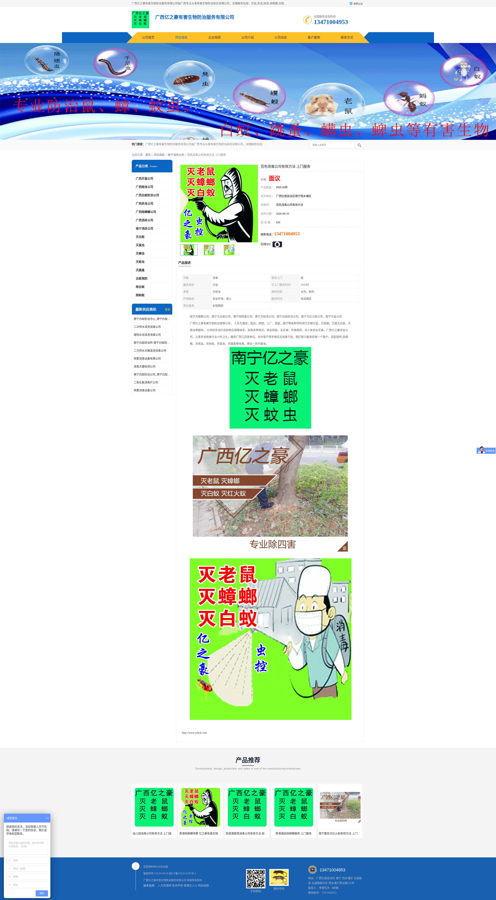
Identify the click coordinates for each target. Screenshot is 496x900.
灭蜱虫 (140, 253)
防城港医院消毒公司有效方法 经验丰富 (202, 833)
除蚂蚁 (140, 295)
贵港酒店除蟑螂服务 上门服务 (247, 833)
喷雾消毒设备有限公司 (147, 358)
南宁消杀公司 (176, 154)
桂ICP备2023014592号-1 (182, 873)
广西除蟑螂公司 (146, 211)
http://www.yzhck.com (194, 732)
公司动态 (281, 37)
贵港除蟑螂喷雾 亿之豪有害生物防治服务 (157, 833)
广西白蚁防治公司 (147, 195)
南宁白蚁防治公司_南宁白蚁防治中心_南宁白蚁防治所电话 (152, 374)
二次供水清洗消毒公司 (147, 326)
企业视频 (214, 37)
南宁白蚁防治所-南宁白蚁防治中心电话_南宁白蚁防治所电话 (152, 342)
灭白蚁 (140, 236)
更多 (167, 309)
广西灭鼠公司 (144, 178)
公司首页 (148, 37)
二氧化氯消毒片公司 (146, 382)
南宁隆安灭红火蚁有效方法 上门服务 (294, 833)
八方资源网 (164, 885)
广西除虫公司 (144, 186)
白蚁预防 (141, 278)
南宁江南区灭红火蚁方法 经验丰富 (340, 833)
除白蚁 (140, 286)
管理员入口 (190, 885)
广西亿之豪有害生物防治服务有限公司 (164, 880)
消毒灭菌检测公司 (144, 366)
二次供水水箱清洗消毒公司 (150, 350)
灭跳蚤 (140, 270)
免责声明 (177, 885)
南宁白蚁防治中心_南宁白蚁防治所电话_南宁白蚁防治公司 (152, 318)
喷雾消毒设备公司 (144, 390)
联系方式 (347, 37)
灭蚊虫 (140, 261)
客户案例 (314, 37)
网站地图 (203, 885)
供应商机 (181, 37)
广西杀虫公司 (144, 203)
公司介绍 (247, 37)
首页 (148, 154)
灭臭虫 (140, 245)
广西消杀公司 (144, 220)
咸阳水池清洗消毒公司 (147, 334)
